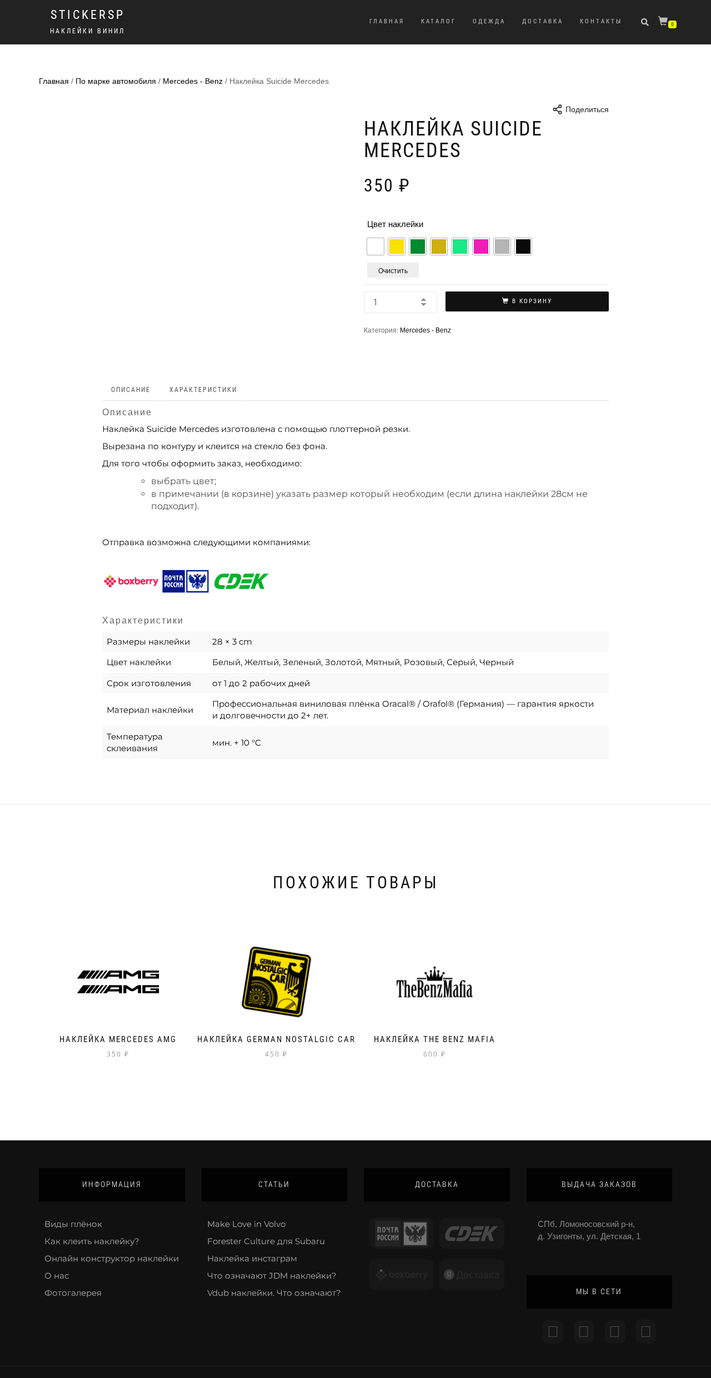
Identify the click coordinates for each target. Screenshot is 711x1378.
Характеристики (203, 390)
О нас (56, 1275)
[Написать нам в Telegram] (584, 1332)
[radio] (375, 246)
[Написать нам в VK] (645, 1332)
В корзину (532, 301)
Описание (131, 390)
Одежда (489, 21)
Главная (386, 21)
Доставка (542, 21)
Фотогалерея (73, 1293)
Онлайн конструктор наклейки (111, 1258)
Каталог (438, 21)
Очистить (393, 270)
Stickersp (88, 15)
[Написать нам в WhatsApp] (615, 1332)
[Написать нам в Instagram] (553, 1332)
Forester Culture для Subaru (266, 1241)
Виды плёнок (73, 1224)
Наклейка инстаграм (252, 1258)
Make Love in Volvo (246, 1224)
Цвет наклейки (395, 224)
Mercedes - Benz (193, 81)
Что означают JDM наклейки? (272, 1275)
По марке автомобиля (116, 81)
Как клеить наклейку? (91, 1241)
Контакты (601, 21)
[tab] (131, 390)
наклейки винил (87, 31)
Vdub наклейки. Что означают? (274, 1293)
